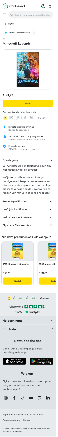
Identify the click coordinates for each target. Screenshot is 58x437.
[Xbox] (5, 24)
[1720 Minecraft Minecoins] (17, 251)
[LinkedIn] (49, 398)
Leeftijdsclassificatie (15, 209)
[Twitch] (40, 398)
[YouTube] (32, 398)
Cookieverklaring (11, 420)
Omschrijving (10, 160)
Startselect (11, 329)
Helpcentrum (12, 320)
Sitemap (27, 420)
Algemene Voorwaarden (17, 225)
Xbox (11, 24)
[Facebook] (15, 398)
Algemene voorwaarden (15, 414)
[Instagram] (7, 398)
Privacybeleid (37, 414)
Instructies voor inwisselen (18, 217)
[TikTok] (23, 398)
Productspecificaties (15, 201)
